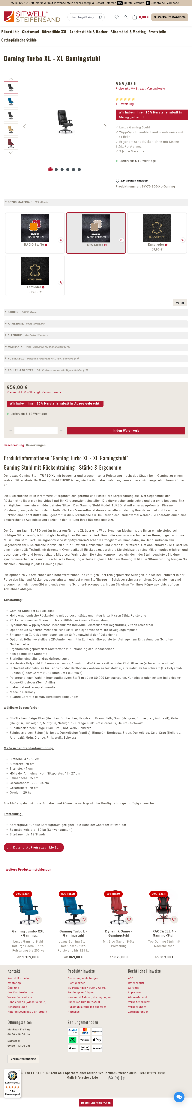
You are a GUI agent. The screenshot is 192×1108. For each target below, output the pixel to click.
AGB (131, 978)
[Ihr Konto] (125, 17)
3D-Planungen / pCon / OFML (87, 987)
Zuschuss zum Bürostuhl (84, 1002)
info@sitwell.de (86, 1077)
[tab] (14, 445)
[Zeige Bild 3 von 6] (62, 169)
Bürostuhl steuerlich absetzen (87, 1006)
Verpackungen (137, 1006)
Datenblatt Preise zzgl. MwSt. (36, 847)
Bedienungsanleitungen (83, 978)
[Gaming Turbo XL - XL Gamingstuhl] (65, 121)
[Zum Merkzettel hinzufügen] (38, 919)
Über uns (13, 987)
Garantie (133, 987)
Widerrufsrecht (137, 997)
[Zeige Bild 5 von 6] (73, 169)
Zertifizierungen (138, 1011)
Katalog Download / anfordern (27, 1011)
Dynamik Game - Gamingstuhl (119, 933)
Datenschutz (136, 982)
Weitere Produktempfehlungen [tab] (28, 869)
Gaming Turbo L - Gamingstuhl (73, 933)
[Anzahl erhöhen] (61, 430)
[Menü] (19, 1071)
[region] (56, 126)
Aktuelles (74, 1011)
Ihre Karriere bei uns (21, 992)
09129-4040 (22, 3)
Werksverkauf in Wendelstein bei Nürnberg (63, 3)
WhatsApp (14, 982)
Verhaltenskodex (139, 1002)
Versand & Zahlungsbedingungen (89, 997)
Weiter (180, 302)
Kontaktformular (18, 978)
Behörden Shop (17, 1006)
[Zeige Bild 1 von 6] (50, 169)
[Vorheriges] (24, 126)
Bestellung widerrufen (96, 1102)
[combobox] (82, 17)
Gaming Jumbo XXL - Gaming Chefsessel (28, 933)
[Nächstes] (105, 126)
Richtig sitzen (76, 982)
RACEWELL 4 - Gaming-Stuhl (164, 933)
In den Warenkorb (126, 430)
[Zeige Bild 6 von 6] (79, 169)
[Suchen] (100, 17)
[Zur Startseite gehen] (32, 16)
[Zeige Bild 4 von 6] (67, 169)
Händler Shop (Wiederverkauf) (27, 1002)
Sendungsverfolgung (81, 992)
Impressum (135, 992)
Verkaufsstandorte (172, 17)
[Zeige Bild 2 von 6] (56, 169)
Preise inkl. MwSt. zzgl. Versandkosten (141, 88)
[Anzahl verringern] (11, 430)
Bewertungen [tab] (36, 445)
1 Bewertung (125, 104)
